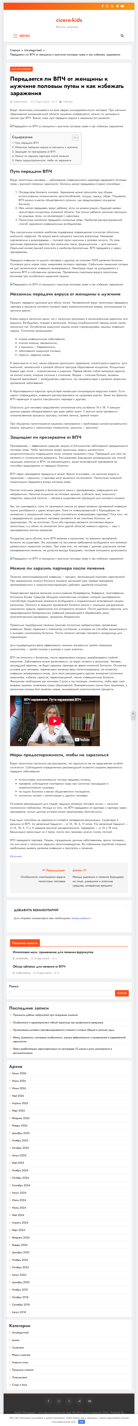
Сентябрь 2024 (21, 1185)
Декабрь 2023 (20, 1252)
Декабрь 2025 (20, 1133)
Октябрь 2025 (20, 1148)
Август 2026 (19, 1073)
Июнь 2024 (19, 1208)
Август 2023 (19, 1275)
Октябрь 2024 (20, 1178)
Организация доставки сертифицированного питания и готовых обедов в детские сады (63, 1030)
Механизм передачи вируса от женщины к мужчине (46, 147)
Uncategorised (21, 69)
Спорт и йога (19, 1385)
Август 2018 (19, 1312)
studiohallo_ (22, 958)
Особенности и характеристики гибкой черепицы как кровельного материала (58, 1022)
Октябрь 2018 (20, 1297)
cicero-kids (69, 20)
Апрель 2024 (20, 1223)
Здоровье (18, 1347)
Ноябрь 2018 (20, 1290)
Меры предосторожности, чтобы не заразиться (43, 160)
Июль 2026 (19, 1081)
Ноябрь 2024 (20, 1170)
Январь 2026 (19, 1126)
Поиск (14, 986)
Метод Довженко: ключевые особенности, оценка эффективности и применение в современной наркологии (69, 1039)
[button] (74, 138)
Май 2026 (18, 1096)
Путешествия (19, 1377)
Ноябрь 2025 (20, 1140)
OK (81, 1421)
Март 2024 (18, 1230)
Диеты (16, 1340)
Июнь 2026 (19, 1088)
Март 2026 (18, 1111)
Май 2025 (18, 1163)
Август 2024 (19, 1193)
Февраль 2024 (21, 1238)
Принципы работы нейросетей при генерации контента (45, 1015)
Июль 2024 (19, 1200)
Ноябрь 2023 (20, 1260)
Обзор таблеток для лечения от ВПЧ (39, 966)
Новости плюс (20, 1362)
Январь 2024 (19, 1245)
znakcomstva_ (20, 101)
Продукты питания (22, 1370)
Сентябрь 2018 (21, 1305)
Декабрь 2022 (21, 1282)
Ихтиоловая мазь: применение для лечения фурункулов (53, 952)
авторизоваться (80, 918)
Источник (16, 856)
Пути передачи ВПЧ (26, 143)
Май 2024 (18, 1215)
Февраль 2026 (21, 1118)
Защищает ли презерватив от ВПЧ (35, 152)
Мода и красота (21, 1355)
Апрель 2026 (20, 1103)
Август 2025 (19, 1155)
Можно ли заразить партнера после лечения (42, 156)
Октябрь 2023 (20, 1267)
